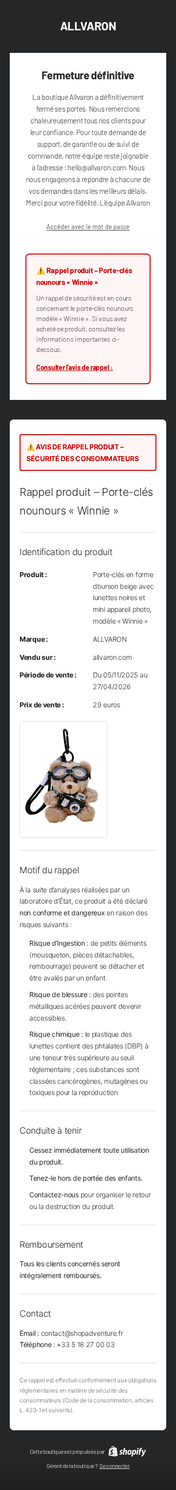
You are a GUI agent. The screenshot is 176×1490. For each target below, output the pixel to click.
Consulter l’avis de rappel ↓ (74, 367)
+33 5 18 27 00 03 (85, 1344)
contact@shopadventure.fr (82, 1333)
